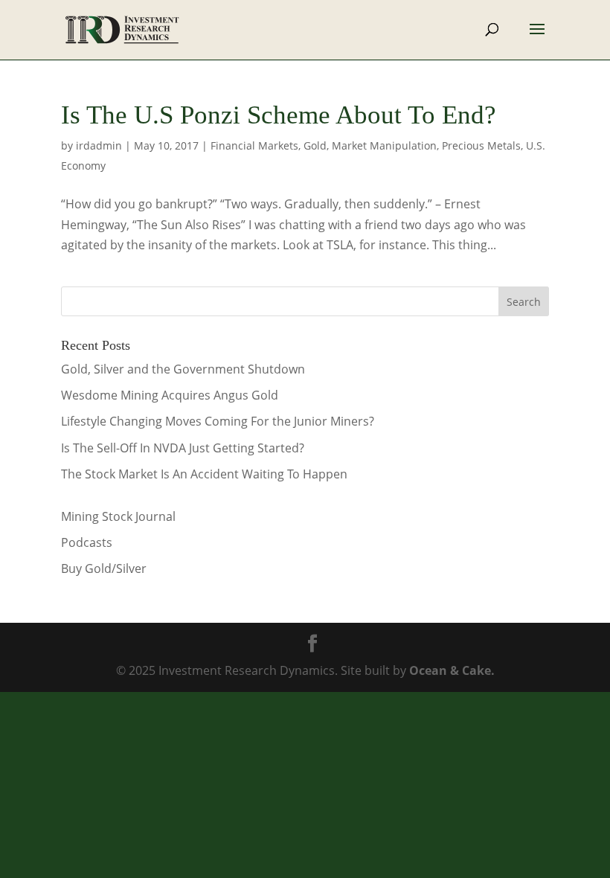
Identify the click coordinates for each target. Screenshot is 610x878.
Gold (315, 145)
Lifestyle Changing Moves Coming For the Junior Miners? (217, 421)
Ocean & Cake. (452, 670)
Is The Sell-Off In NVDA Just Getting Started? (182, 448)
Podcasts (86, 542)
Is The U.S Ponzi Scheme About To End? (278, 114)
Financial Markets (254, 145)
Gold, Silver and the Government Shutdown (183, 369)
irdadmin (99, 145)
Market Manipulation (384, 145)
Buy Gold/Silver (104, 568)
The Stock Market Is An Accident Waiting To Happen (204, 474)
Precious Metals (481, 145)
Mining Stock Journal (118, 516)
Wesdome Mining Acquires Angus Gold (169, 395)
